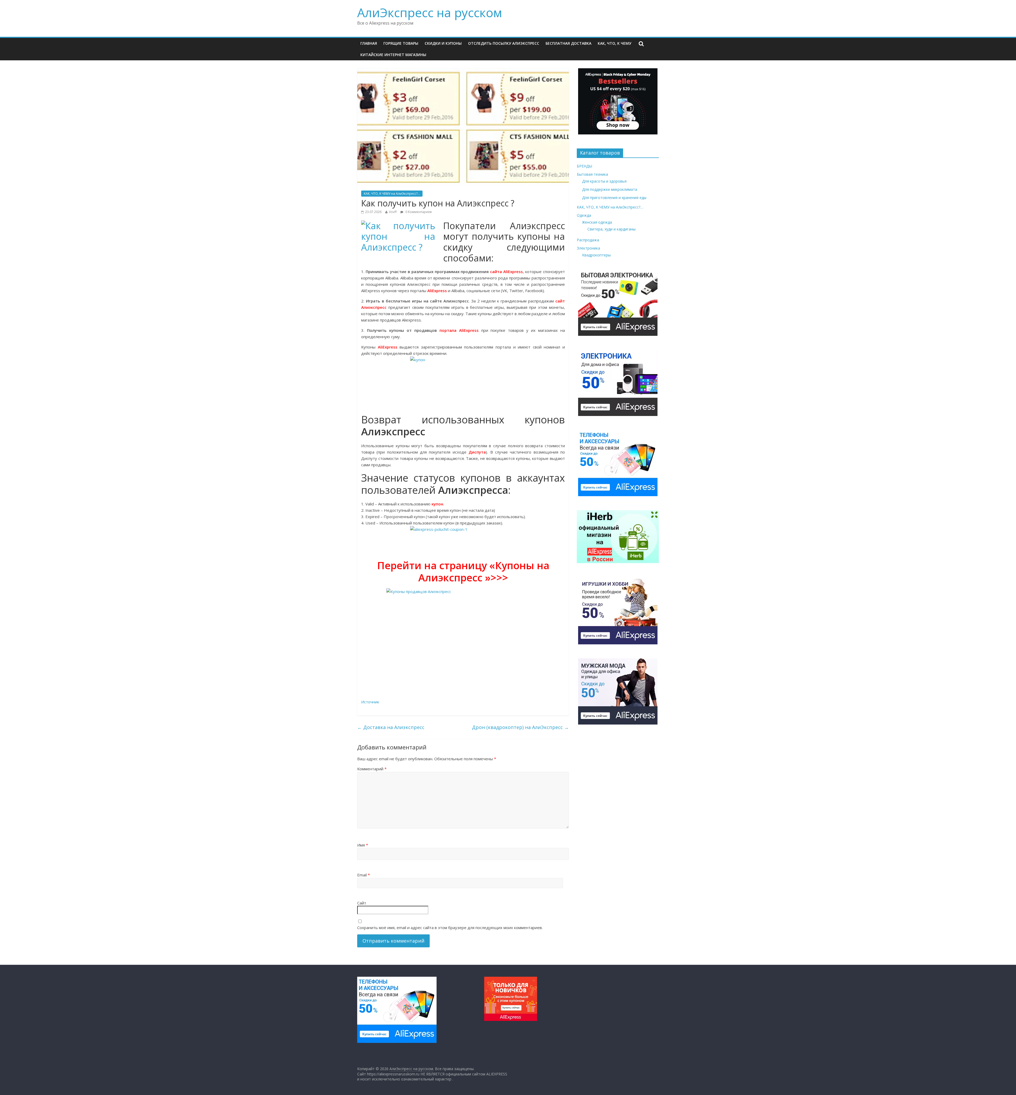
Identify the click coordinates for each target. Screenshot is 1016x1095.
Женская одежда (597, 222)
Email (363, 874)
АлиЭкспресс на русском (429, 12)
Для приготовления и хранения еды (614, 197)
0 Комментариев (418, 212)
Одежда (584, 215)
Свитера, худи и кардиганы (611, 229)
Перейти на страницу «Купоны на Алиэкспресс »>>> (463, 571)
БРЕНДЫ (584, 166)
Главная (368, 43)
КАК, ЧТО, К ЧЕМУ (614, 43)
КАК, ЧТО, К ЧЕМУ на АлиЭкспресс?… (610, 207)
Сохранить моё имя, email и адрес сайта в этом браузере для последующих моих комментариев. (450, 927)
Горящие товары (400, 43)
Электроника (588, 248)
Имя (362, 845)
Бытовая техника (592, 174)
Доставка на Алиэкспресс (390, 727)
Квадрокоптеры (596, 254)
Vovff (393, 212)
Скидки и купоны (443, 43)
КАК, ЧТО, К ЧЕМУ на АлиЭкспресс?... (392, 193)
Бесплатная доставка (568, 43)
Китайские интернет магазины (393, 54)
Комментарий (372, 768)
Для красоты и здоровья (604, 181)
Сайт (361, 903)
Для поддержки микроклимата (609, 189)
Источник (370, 701)
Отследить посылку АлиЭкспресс (503, 43)
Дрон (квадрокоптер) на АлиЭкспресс (520, 727)
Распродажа (588, 239)
